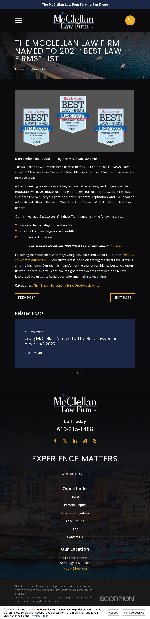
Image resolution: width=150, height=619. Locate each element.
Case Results (75, 521)
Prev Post (27, 298)
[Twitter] (65, 441)
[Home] (73, 20)
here (116, 246)
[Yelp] (95, 441)
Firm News (41, 285)
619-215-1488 (75, 429)
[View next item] (83, 373)
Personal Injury (62, 285)
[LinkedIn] (75, 441)
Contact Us (71, 474)
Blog (75, 529)
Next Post (123, 298)
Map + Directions (75, 568)
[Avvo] (85, 441)
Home (75, 497)
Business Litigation (75, 513)
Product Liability (87, 285)
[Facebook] (55, 441)
